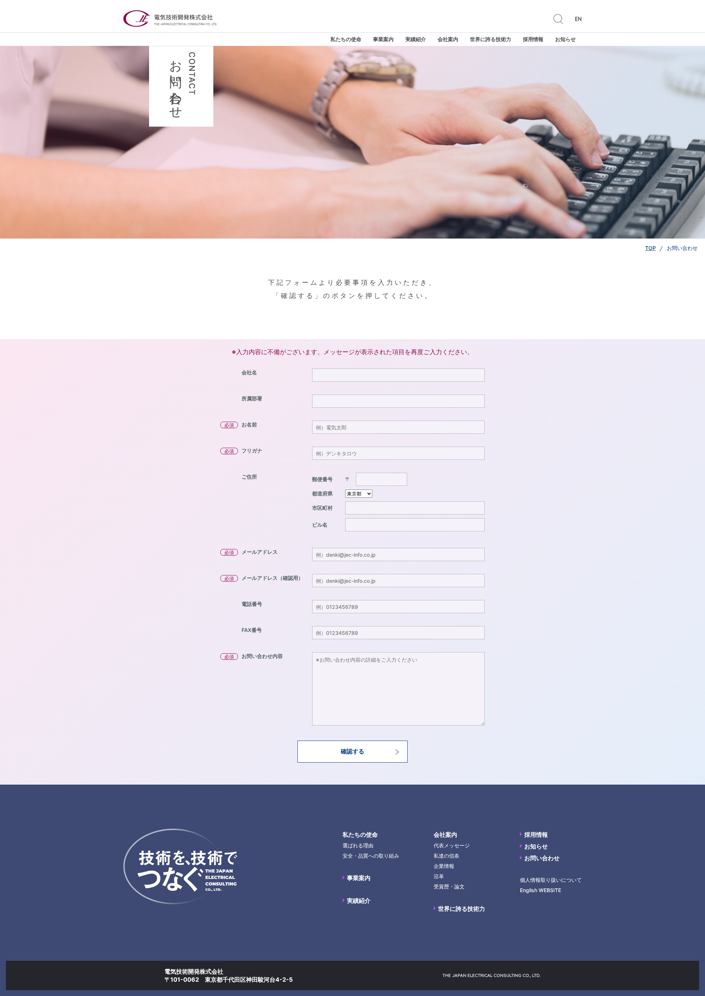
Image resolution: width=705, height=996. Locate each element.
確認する (352, 751)
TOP (650, 248)
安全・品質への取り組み (371, 856)
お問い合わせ (542, 858)
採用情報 (533, 39)
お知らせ (565, 39)
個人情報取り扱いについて (551, 880)
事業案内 (383, 39)
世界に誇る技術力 (490, 39)
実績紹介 (415, 39)
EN (578, 19)
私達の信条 (446, 856)
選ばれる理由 (358, 845)
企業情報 (444, 866)
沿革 (439, 876)
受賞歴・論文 (449, 886)
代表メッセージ (452, 845)
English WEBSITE (540, 890)
